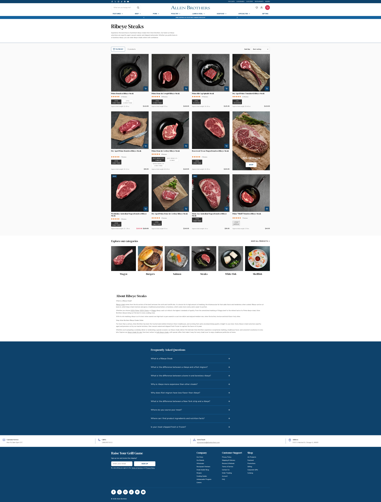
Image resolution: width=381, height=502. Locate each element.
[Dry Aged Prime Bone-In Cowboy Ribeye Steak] (170, 193)
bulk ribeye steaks (163, 332)
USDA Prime (135, 311)
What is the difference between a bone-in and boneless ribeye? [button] (181, 375)
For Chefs (231, 1)
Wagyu (153, 311)
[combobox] (126, 7)
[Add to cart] (145, 88)
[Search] (138, 7)
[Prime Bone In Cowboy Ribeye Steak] (170, 130)
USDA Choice (144, 311)
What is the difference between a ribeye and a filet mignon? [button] (179, 367)
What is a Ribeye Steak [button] (162, 358)
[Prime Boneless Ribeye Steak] (130, 73)
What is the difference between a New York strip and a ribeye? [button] (180, 401)
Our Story (249, 1)
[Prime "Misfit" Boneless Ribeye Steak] (251, 193)
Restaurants (259, 1)
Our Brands (240, 1)
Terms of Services (137, 468)
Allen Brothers (122, 499)
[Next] (145, 72)
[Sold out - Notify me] (267, 209)
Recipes (267, 1)
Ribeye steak (120, 305)
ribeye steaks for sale (135, 332)
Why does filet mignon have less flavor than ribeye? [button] (175, 392)
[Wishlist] (257, 7)
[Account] (261, 7)
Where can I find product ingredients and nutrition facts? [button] (178, 418)
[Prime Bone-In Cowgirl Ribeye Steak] (170, 73)
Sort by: (247, 49)
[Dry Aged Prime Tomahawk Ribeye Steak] (251, 73)
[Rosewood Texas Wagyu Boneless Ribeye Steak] (210, 130)
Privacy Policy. (150, 468)
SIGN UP (144, 464)
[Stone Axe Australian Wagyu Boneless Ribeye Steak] (210, 193)
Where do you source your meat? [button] (166, 409)
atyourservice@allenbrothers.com (208, 442)
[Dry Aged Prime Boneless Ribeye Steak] (130, 130)
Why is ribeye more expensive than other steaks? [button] (174, 384)
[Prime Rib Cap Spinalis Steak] (210, 73)
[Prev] (114, 72)
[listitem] (116, 101)
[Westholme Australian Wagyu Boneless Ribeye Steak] (130, 193)
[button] (144, 17)
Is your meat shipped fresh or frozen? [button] (168, 427)
